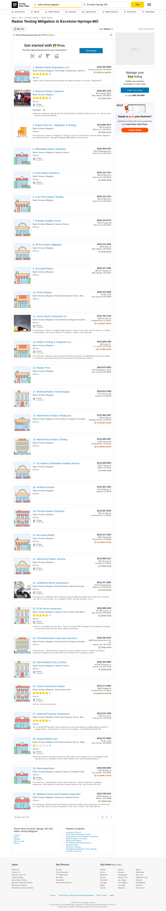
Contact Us (16, 872)
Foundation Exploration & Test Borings (85, 772)
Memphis (121, 888)
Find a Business (62, 872)
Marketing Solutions (19, 885)
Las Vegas (122, 880)
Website (36, 77)
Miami (138, 870)
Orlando (139, 880)
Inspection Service (62, 152)
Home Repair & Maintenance (66, 71)
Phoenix (139, 885)
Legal (111, 895)
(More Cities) (117, 865)
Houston (121, 872)
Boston (103, 877)
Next (110, 817)
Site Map (59, 877)
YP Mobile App (61, 875)
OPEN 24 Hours (48, 35)
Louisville (121, 885)
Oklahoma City (141, 877)
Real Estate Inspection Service (67, 296)
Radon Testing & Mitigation (43, 71)
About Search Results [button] (146, 29)
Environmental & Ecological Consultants (70, 320)
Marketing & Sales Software (22, 888)
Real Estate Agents (87, 717)
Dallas (102, 885)
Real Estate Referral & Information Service (86, 612)
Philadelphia (140, 883)
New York (139, 875)
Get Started (91, 51)
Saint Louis (140, 888)
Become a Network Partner (22, 883)
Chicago (103, 883)
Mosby (16, 843)
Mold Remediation (61, 586)
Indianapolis (122, 875)
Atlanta (103, 870)
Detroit (120, 870)
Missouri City (19, 841)
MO (20, 18)
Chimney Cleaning (73, 847)
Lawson (17, 835)
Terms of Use (101, 895)
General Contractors (74, 851)
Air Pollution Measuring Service (78, 843)
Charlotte (103, 880)
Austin (102, 872)
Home (14, 18)
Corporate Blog (17, 877)
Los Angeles (122, 883)
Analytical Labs (72, 845)
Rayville (17, 839)
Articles (59, 870)
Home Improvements (63, 690)
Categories (60, 880)
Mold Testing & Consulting (76, 839)
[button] (149, 5)
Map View (20, 29)
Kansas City (122, 877)
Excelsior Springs (31, 18)
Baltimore (104, 875)
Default (107, 29)
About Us (15, 870)
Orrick (16, 837)
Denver (103, 888)
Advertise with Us (18, 875)
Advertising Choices (19, 880)
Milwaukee (140, 872)
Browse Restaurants (64, 883)
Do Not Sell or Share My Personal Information (76, 895)
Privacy (53, 895)
